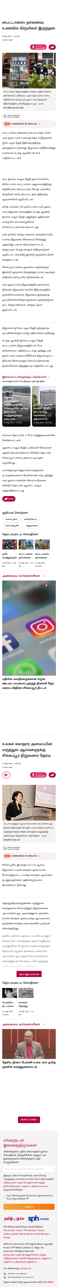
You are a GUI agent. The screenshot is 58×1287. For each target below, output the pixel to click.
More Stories (29, 1120)
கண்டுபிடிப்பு (30, 519)
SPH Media (48, 1282)
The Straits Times (12, 1230)
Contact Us (25, 1268)
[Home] (38, 1218)
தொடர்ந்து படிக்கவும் (29, 974)
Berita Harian (26, 1234)
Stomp (6, 1237)
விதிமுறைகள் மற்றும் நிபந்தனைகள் (20, 1182)
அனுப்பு (29, 1207)
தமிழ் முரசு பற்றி (12, 1255)
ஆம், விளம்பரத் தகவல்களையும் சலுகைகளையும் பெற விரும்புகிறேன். (29, 1197)
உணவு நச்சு (11, 519)
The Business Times (33, 1230)
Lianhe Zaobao (10, 1234)
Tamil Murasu (41, 1234)
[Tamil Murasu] (14, 1218)
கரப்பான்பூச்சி (12, 525)
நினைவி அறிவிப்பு (26, 1262)
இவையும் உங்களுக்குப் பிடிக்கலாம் (24, 377)
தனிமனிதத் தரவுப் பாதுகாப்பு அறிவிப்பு (21, 1186)
